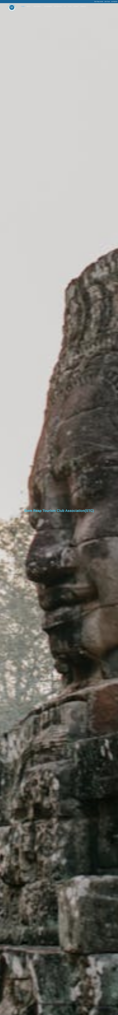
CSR (65, 6)
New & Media (37, 6)
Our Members (48, 6)
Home (23, 6)
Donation (83, 6)
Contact (75, 6)
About (28, 6)
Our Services (58, 6)
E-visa (69, 6)
